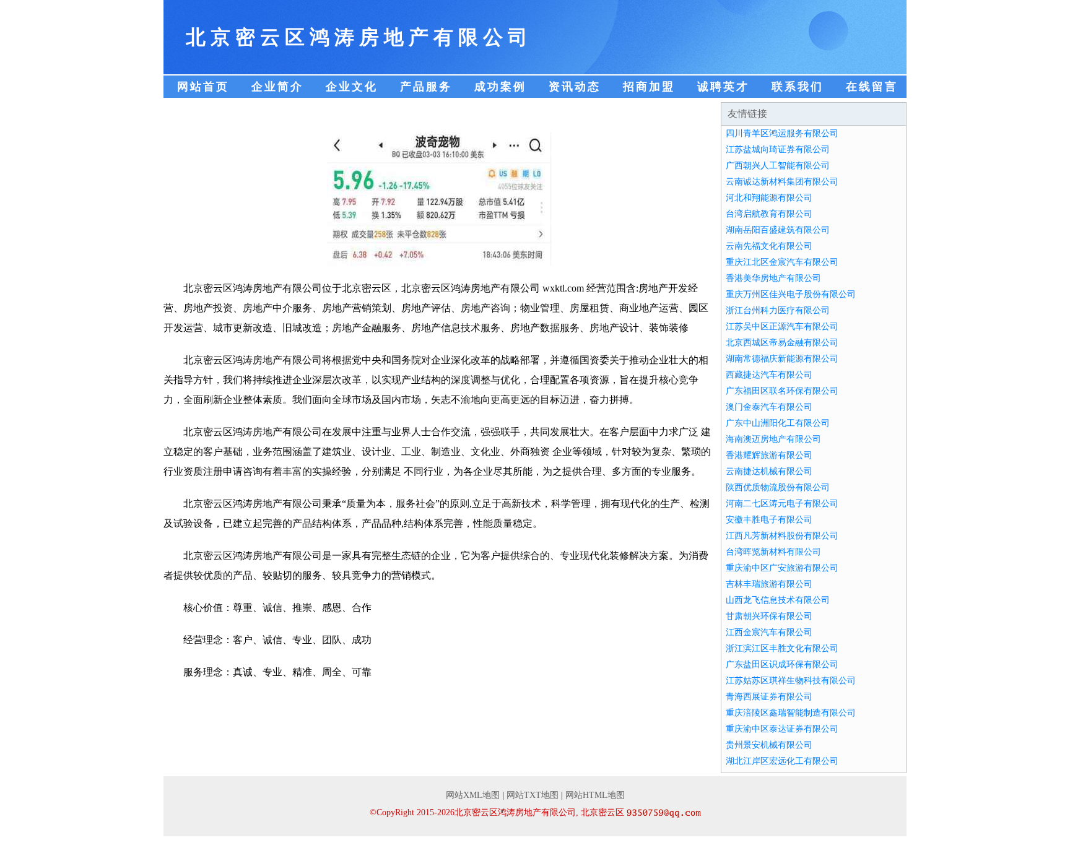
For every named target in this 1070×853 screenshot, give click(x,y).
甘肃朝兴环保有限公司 (769, 616)
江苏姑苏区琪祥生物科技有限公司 (791, 680)
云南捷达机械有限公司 (769, 471)
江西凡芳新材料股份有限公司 (782, 535)
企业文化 (352, 86)
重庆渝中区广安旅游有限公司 (782, 568)
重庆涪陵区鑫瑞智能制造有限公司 (791, 712)
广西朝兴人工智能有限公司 (778, 165)
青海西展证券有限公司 (769, 696)
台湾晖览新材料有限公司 (773, 551)
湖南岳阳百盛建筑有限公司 (778, 230)
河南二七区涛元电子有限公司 (782, 503)
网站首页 (203, 86)
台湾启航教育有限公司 (769, 214)
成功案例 (500, 86)
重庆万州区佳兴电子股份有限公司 (791, 294)
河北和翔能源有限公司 (769, 197)
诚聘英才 (723, 86)
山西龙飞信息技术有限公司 (778, 600)
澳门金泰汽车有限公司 (769, 407)
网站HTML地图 (595, 795)
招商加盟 (649, 86)
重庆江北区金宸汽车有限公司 (782, 262)
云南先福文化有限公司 (769, 246)
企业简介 (277, 86)
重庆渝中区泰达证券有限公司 (782, 729)
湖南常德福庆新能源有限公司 (782, 358)
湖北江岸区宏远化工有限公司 (782, 761)
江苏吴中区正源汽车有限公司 (782, 326)
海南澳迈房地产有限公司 (773, 439)
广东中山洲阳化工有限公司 (778, 423)
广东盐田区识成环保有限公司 (782, 664)
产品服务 (426, 86)
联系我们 (798, 86)
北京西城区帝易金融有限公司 (782, 342)
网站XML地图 (473, 795)
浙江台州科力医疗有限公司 (778, 310)
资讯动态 (575, 86)
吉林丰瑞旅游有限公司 (769, 584)
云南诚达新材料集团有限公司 (782, 181)
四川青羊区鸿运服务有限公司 (782, 133)
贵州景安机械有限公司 (769, 745)
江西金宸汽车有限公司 (769, 632)
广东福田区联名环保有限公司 (782, 391)
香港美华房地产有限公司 (773, 278)
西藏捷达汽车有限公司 (769, 374)
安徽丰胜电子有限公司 (769, 519)
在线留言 (872, 86)
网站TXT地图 (533, 795)
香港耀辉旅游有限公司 (769, 455)
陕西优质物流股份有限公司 (778, 487)
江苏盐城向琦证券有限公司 (778, 149)
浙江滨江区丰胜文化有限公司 (782, 648)
